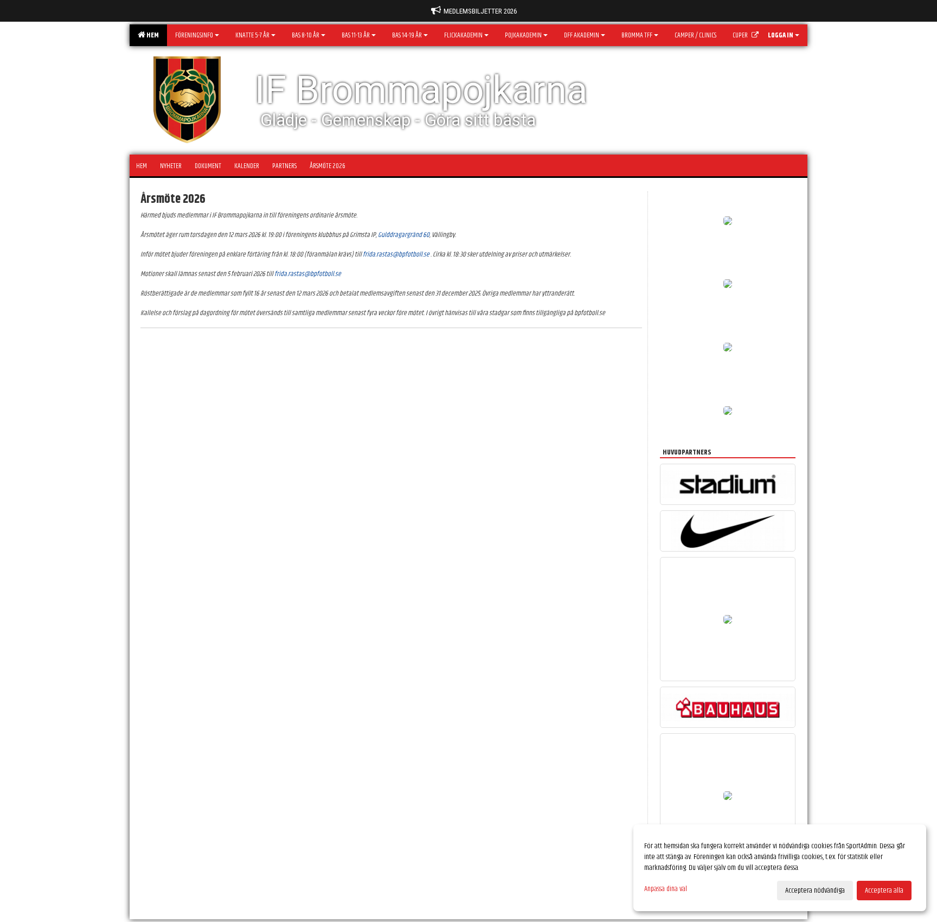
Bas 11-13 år (356, 35)
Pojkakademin (523, 35)
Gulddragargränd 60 (403, 234)
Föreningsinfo (194, 35)
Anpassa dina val (665, 889)
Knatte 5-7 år (252, 35)
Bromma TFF (636, 35)
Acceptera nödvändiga (815, 891)
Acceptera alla (884, 891)
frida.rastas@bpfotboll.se (396, 254)
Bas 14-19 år (407, 35)
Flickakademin (463, 35)
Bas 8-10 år (305, 35)
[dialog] (779, 867)
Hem (151, 35)
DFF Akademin (581, 35)
